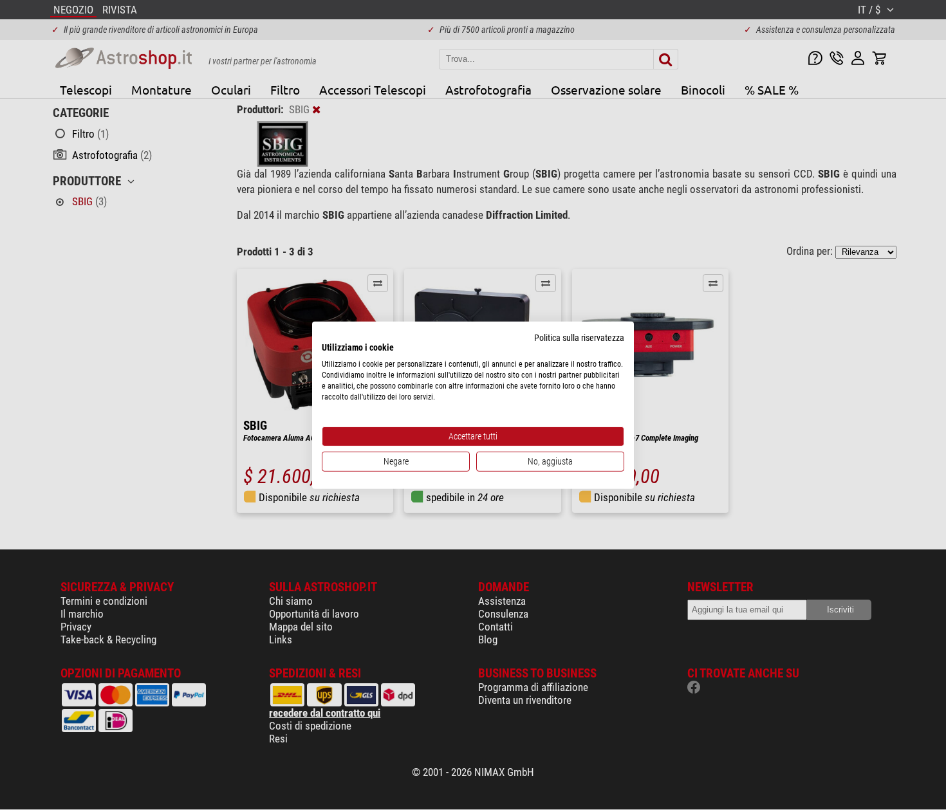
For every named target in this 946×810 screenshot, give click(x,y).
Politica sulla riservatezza (579, 337)
